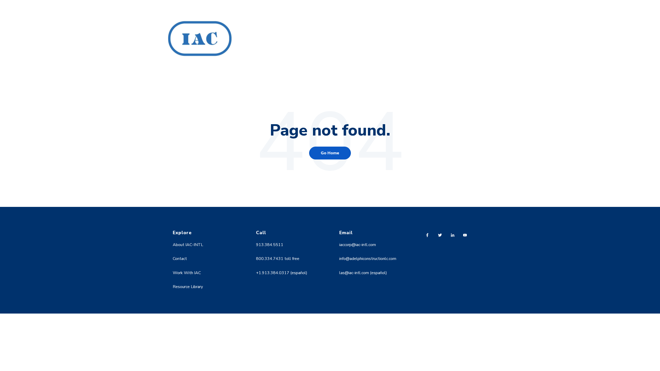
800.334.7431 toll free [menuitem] (277, 259)
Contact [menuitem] (180, 259)
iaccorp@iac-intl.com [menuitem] (357, 245)
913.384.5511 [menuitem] (269, 245)
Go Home (330, 153)
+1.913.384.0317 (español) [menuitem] (281, 273)
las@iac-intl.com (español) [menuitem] (363, 273)
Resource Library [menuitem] (188, 287)
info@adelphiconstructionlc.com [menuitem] (367, 259)
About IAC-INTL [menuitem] (188, 245)
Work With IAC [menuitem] (187, 273)
